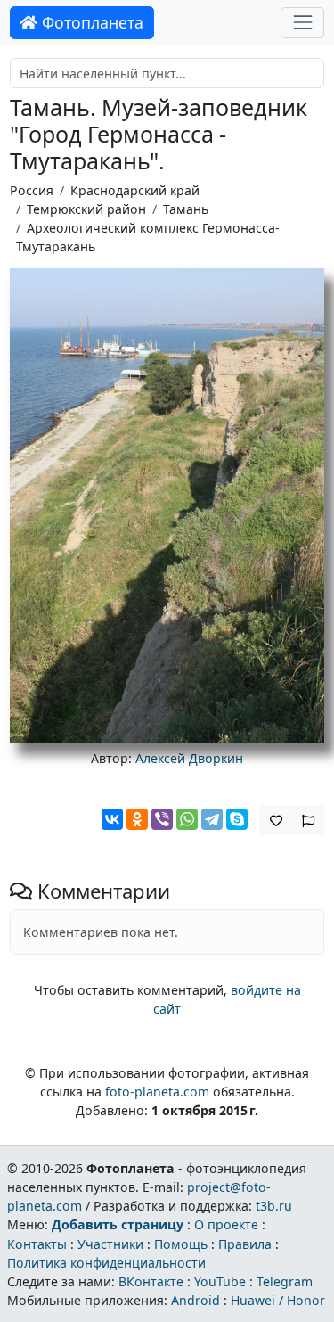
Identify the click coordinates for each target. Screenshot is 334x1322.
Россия (31, 190)
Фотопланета (90, 22)
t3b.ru (274, 1205)
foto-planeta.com (157, 1091)
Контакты (37, 1244)
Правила (245, 1244)
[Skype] (237, 819)
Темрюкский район (86, 209)
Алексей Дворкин (189, 758)
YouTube (220, 1281)
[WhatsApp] (187, 819)
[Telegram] (212, 819)
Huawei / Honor (278, 1300)
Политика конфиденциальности (106, 1262)
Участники (110, 1244)
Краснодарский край (135, 190)
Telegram (285, 1281)
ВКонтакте (150, 1281)
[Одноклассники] (137, 819)
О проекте (226, 1224)
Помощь (181, 1244)
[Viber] (162, 819)
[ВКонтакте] (112, 819)
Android (195, 1300)
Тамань (185, 209)
